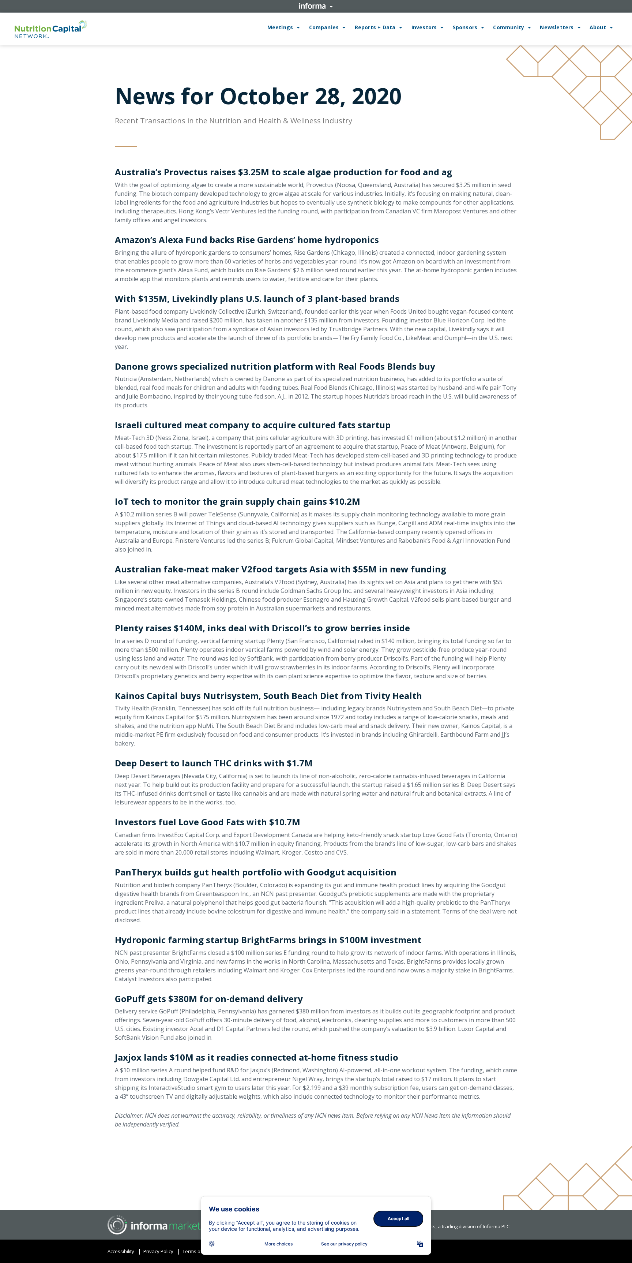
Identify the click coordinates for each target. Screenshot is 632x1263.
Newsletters (556, 27)
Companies (324, 27)
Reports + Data (375, 27)
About (598, 27)
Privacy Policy (158, 1251)
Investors (424, 27)
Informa (316, 6)
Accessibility (121, 1251)
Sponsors (465, 27)
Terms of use (197, 1251)
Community (508, 27)
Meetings (280, 27)
